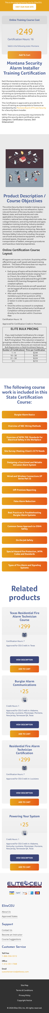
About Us (6, 911)
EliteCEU (8, 906)
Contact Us (7, 930)
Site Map (24, 985)
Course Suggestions (11, 939)
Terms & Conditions (24, 990)
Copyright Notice (24, 1000)
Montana (35, 46)
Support (7, 924)
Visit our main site (24, 7)
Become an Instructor (12, 934)
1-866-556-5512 (9, 956)
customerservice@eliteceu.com (15, 971)
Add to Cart (24, 669)
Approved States (9, 916)
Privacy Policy (24, 995)
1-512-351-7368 (9, 964)
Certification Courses (21, 119)
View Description (24, 660)
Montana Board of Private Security (31, 108)
